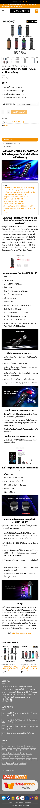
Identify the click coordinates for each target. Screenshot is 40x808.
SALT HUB (5, 760)
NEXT (23, 753)
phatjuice (4, 756)
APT (3, 746)
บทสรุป (6, 213)
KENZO (9, 750)
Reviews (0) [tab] (7, 146)
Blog (21, 802)
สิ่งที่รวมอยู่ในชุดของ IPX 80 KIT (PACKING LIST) (18, 206)
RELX (23, 756)
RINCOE (29, 756)
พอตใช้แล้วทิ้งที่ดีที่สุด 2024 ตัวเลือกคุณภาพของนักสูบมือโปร (22, 721)
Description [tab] (7, 140)
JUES (3, 750)
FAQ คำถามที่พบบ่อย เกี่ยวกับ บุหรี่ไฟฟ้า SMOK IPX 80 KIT (19, 209)
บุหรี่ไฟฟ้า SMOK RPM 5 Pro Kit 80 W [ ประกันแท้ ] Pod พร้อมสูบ (10, 668)
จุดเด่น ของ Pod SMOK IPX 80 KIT (14, 201)
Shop (16, 802)
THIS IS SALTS (20, 760)
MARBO (32, 750)
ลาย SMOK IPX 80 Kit (8, 104)
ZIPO (16, 763)
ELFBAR (13, 746)
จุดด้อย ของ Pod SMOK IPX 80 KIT (14, 203)
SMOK (6, 125)
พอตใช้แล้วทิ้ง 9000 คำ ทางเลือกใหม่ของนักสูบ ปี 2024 (22, 727)
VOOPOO (10, 763)
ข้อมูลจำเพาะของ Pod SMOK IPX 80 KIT (16, 196)
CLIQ (8, 746)
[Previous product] (7, 78)
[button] (3, 11)
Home (4, 66)
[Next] (35, 37)
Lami (18, 750)
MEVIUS (4, 753)
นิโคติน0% (23, 763)
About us (27, 802)
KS (14, 750)
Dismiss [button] (25, 2)
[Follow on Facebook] (3, 700)
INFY (33, 746)
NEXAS (17, 753)
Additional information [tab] (12, 143)
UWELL (28, 760)
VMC (3, 763)
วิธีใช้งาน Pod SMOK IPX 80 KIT (13, 199)
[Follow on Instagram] (7, 700)
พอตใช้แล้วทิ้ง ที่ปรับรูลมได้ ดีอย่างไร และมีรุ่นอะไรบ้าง (22, 714)
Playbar (17, 756)
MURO (11, 753)
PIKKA (11, 756)
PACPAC (28, 753)
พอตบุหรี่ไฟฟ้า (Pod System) (17, 66)
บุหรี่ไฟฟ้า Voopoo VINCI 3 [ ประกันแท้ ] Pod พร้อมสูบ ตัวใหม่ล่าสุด (29, 668)
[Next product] (3, 78)
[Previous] (5, 37)
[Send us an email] (11, 700)
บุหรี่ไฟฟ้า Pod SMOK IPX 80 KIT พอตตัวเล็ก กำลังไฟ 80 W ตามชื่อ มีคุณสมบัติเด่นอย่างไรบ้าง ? (19, 193)
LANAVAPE (25, 750)
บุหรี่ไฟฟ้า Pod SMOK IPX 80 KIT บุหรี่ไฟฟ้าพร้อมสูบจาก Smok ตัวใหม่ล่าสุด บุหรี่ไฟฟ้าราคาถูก (19, 189)
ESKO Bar (21, 746)
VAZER (35, 760)
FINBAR (28, 746)
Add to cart (19, 112)
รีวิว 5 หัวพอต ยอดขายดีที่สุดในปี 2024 (20, 733)
